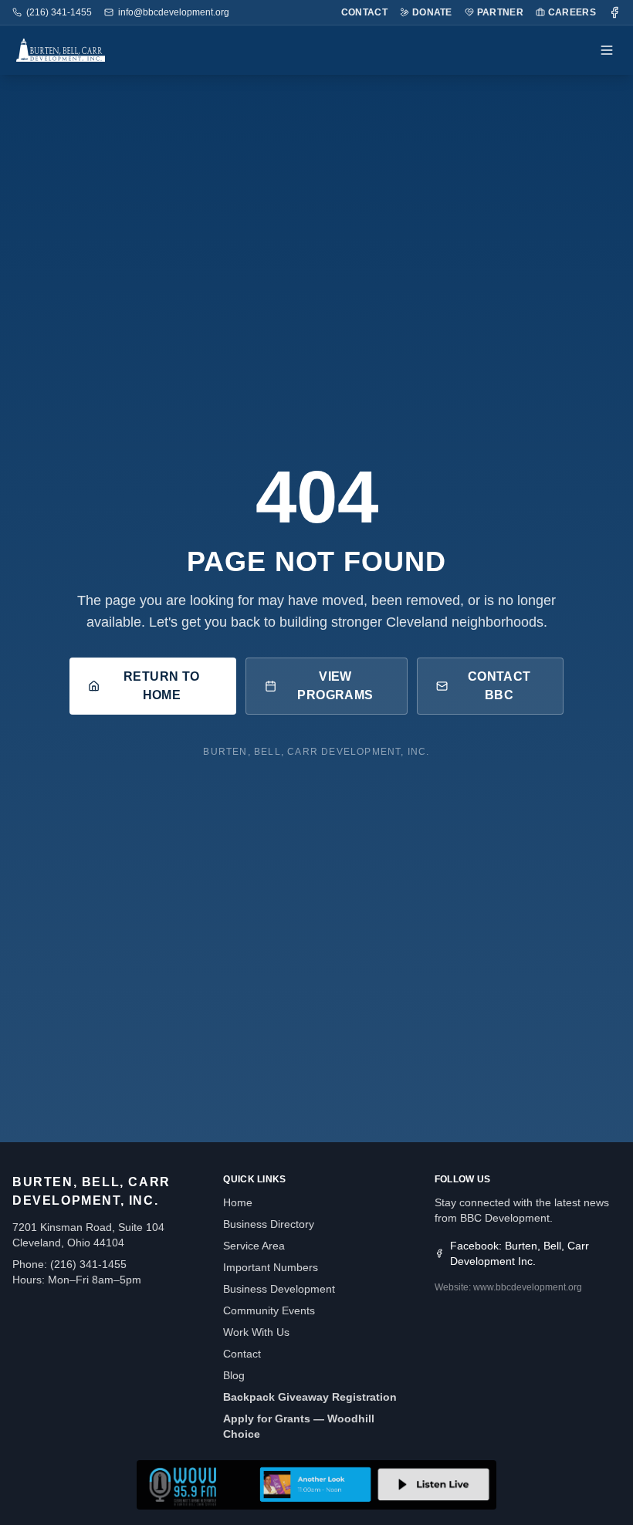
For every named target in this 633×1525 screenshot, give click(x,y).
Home (237, 1202)
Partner (500, 12)
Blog (234, 1375)
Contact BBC (499, 686)
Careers (572, 12)
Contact (364, 12)
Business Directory (268, 1224)
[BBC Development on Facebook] (614, 12)
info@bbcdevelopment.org (173, 12)
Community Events (269, 1310)
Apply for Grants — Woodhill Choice (298, 1426)
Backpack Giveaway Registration (310, 1397)
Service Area (254, 1245)
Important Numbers (270, 1267)
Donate (432, 12)
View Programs (335, 686)
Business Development (279, 1289)
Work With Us (256, 1332)
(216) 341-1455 (59, 12)
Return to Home (162, 686)
